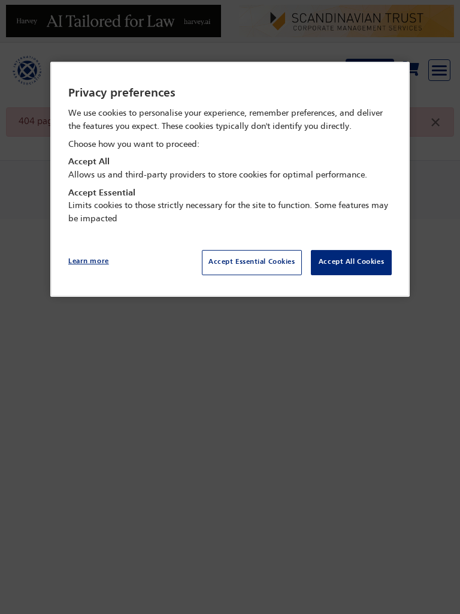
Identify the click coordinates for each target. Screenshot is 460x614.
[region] (230, 179)
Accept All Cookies (351, 262)
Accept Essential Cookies (251, 262)
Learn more (88, 261)
